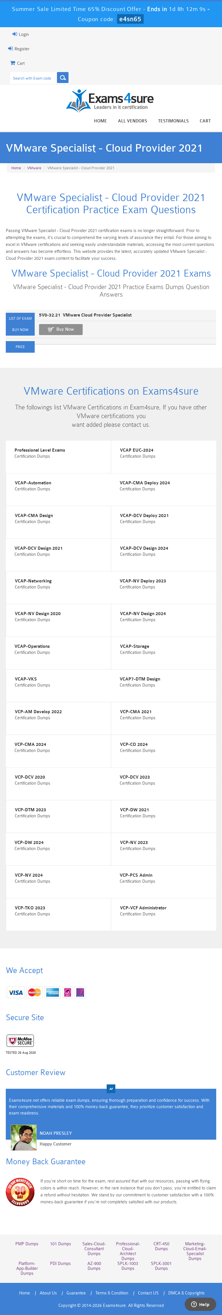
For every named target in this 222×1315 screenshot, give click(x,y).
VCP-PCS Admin (136, 875)
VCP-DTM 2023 (30, 810)
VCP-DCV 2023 (135, 777)
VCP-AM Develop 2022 (38, 711)
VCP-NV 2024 (29, 875)
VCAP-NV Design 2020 (38, 613)
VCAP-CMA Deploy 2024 (145, 483)
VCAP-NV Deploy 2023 (143, 581)
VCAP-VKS (26, 679)
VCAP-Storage (134, 646)
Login (23, 34)
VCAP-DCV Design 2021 (38, 548)
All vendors (132, 121)
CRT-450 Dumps (161, 1246)
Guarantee (76, 1293)
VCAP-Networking (33, 581)
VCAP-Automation (33, 483)
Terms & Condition (111, 1293)
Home (100, 121)
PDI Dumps (60, 1263)
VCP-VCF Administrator (143, 908)
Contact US (148, 1293)
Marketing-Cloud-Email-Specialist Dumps (195, 1251)
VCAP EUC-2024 (136, 450)
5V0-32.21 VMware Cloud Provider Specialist (85, 315)
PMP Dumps (26, 1244)
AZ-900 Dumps (94, 1266)
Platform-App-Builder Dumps (27, 1268)
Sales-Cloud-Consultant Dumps (94, 1249)
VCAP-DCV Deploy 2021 (144, 515)
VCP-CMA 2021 (136, 711)
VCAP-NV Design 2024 (143, 613)
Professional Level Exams (39, 450)
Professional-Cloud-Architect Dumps (128, 1251)
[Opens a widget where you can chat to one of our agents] (200, 1305)
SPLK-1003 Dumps (127, 1266)
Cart (205, 121)
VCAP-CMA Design (34, 515)
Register (21, 49)
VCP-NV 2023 (134, 842)
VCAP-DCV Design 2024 (144, 548)
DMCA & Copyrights (186, 1293)
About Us (48, 1293)
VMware (34, 168)
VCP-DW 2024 (29, 842)
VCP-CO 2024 (134, 744)
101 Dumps (60, 1244)
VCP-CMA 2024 (30, 744)
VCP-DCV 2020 (30, 777)
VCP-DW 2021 (134, 810)
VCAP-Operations (32, 646)
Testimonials (173, 121)
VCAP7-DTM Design (140, 679)
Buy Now (65, 329)
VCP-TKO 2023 (30, 908)
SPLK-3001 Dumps (161, 1266)
